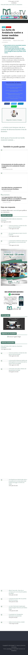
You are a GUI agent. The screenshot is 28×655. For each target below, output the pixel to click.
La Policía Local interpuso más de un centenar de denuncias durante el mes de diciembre (13, 129)
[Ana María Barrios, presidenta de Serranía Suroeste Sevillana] (14, 173)
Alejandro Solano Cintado (18, 40)
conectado (16, 210)
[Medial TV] (2, 21)
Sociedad (8, 27)
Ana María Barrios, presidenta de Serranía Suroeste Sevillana (12, 188)
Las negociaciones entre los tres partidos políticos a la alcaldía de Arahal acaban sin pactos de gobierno (14, 199)
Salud (4, 27)
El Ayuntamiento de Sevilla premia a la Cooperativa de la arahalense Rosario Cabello (13, 166)
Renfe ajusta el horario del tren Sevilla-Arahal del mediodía (13, 139)
